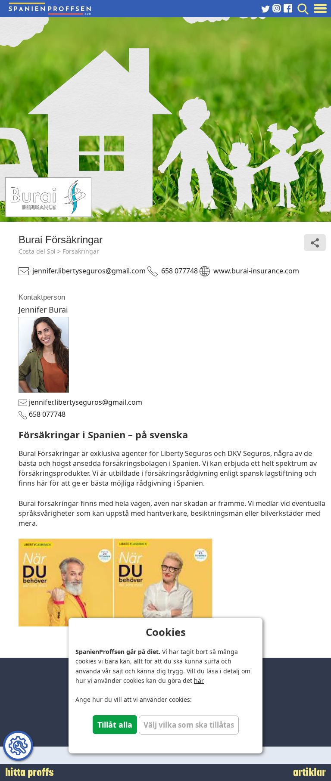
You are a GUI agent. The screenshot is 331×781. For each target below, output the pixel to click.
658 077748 (179, 271)
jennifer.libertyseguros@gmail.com (89, 271)
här (199, 680)
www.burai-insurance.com (256, 271)
